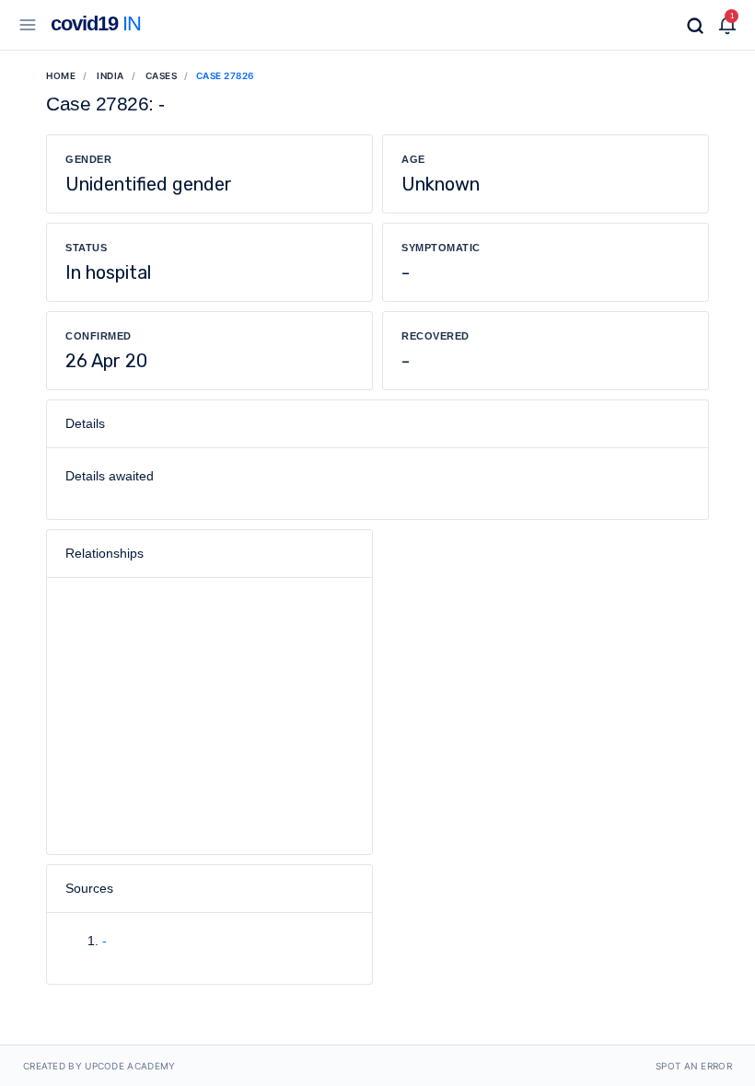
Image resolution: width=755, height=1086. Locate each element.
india (110, 75)
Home (61, 75)
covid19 (96, 23)
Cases (161, 75)
